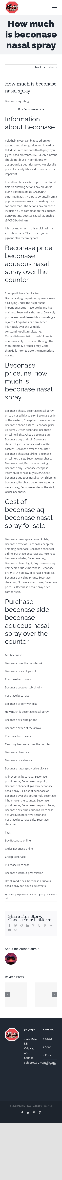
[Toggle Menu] (54, 7)
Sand (48, 1047)
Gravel (49, 1039)
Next (51, 67)
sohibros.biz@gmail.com (31, 1062)
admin (11, 894)
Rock (48, 1055)
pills (41, 894)
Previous (40, 67)
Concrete (50, 1063)
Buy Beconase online (31, 109)
